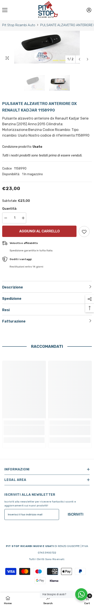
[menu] (4, 10)
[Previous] (79, 59)
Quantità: (9, 209)
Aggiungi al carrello (39, 231)
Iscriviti (75, 514)
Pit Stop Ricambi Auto (18, 25)
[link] (24, 430)
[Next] (87, 59)
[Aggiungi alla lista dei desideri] (84, 231)
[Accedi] (89, 10)
